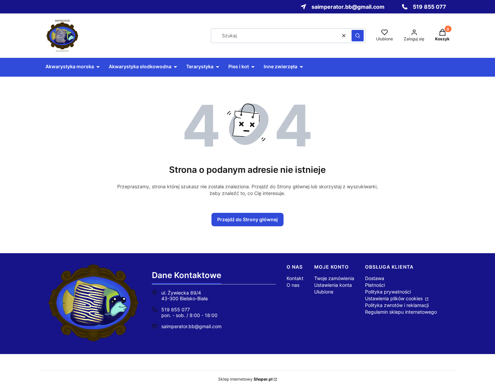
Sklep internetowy (245, 379)
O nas (293, 285)
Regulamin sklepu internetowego (401, 312)
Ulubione (323, 292)
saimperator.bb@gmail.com (191, 326)
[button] (358, 35)
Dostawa (374, 278)
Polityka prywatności (388, 292)
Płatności (375, 285)
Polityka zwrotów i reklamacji (397, 305)
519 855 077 (175, 309)
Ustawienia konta (333, 285)
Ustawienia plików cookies (394, 298)
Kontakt (295, 278)
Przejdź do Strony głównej (247, 219)
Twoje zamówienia (334, 278)
